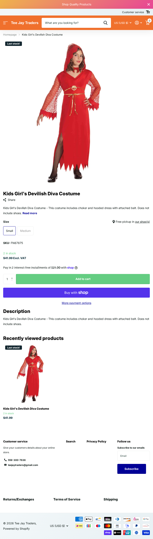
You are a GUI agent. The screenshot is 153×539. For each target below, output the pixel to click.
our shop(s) (142, 221)
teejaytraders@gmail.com (23, 465)
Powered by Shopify (16, 528)
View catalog (5, 23)
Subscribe (132, 468)
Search (71, 441)
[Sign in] (138, 22)
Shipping (111, 499)
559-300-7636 (17, 460)
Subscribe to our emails (131, 447)
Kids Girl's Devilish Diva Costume (26, 408)
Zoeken (105, 23)
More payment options (76, 303)
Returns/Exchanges (18, 499)
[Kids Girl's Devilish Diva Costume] (33, 374)
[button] (12, 275)
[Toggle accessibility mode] (148, 12)
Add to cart (83, 279)
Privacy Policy (96, 441)
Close (148, 4)
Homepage (10, 34)
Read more (30, 213)
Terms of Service (66, 499)
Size (76, 221)
